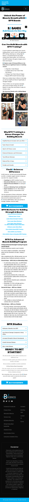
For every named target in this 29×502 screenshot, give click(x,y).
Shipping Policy (8, 429)
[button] (26, 141)
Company (23, 406)
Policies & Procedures (9, 406)
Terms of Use (7, 417)
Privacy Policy (7, 410)
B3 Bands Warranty (9, 420)
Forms (22, 421)
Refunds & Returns (9, 413)
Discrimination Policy (9, 433)
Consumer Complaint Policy (11, 436)
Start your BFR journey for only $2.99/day (5, 3)
